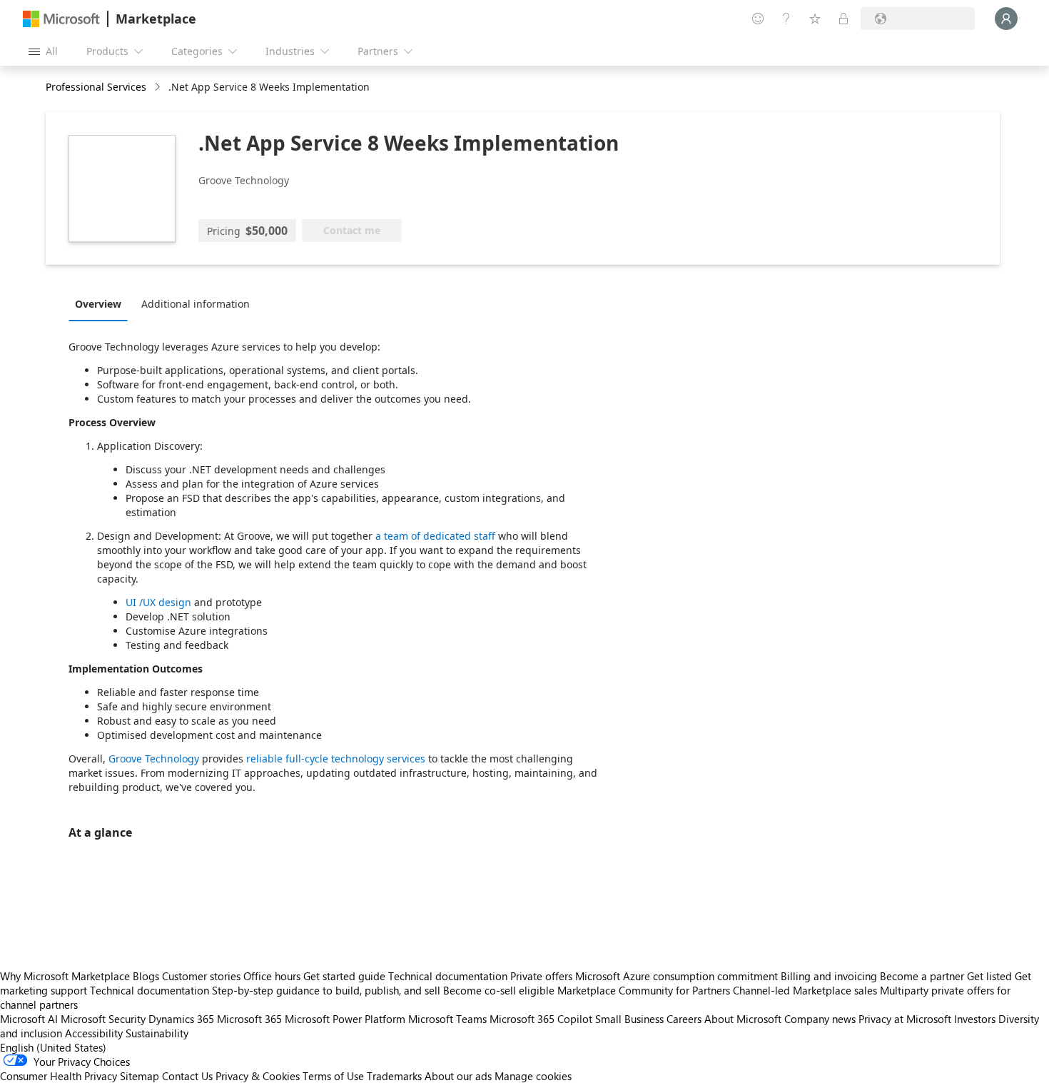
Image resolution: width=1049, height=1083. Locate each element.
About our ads (458, 1076)
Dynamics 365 (181, 1019)
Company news (820, 1019)
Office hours (271, 976)
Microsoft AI (29, 1019)
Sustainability (157, 1033)
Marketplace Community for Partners (643, 990)
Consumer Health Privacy (58, 1076)
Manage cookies (533, 1076)
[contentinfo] (158, 87)
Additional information (195, 304)
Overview (98, 304)
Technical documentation (447, 976)
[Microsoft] (61, 19)
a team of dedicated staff (435, 536)
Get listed (989, 976)
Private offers (541, 976)
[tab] (102, 303)
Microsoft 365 (249, 1019)
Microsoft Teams (447, 1019)
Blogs (146, 976)
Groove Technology (153, 758)
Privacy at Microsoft (904, 1019)
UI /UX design (160, 602)
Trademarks (394, 1076)
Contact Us (187, 1076)
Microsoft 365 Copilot (541, 1019)
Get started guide (344, 976)
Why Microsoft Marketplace (65, 976)
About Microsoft (742, 1019)
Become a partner (922, 976)
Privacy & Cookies (258, 1076)
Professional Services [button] (96, 87)
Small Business (629, 1019)
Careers (684, 1019)
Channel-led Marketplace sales (805, 990)
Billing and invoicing (829, 976)
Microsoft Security (103, 1019)
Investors (974, 1019)
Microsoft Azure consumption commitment (678, 976)
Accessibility (94, 1033)
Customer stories (201, 976)
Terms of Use (333, 1076)
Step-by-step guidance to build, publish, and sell (326, 990)
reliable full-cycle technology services (335, 758)
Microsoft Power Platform (345, 1019)
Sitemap (139, 1076)
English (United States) (53, 1047)
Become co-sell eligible (498, 990)
